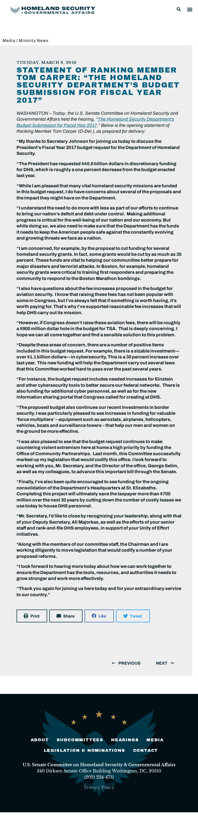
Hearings (125, 740)
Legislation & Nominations (84, 750)
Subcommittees (80, 740)
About (40, 740)
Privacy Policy (99, 787)
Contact (145, 750)
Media (9, 40)
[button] (179, 9)
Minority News (33, 40)
